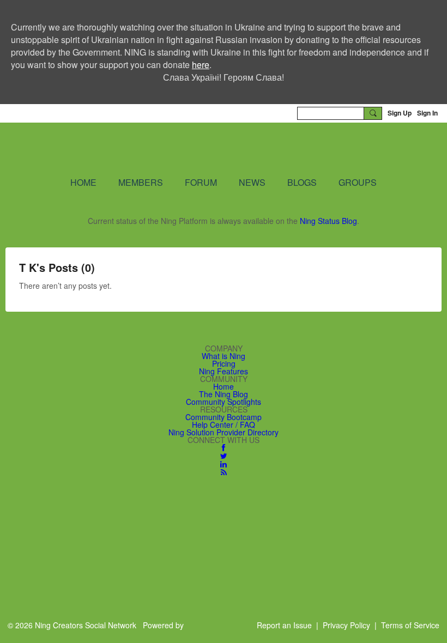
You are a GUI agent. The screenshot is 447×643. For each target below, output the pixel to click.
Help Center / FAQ (223, 424)
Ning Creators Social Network (217, 148)
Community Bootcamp (223, 416)
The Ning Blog (223, 394)
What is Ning (223, 355)
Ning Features (223, 371)
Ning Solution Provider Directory (223, 432)
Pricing (223, 363)
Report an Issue (284, 625)
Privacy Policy (346, 625)
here (200, 64)
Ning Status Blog (328, 220)
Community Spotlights (223, 401)
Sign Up (400, 113)
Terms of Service (410, 625)
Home (223, 386)
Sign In (427, 113)
